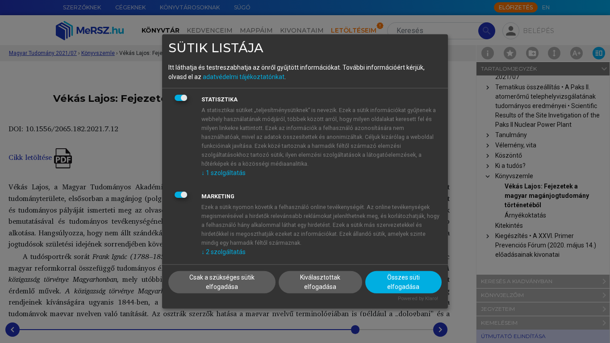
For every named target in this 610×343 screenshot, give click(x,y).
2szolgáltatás (223, 251)
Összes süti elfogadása (403, 281)
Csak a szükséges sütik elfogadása (222, 281)
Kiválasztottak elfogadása (320, 281)
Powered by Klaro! (418, 298)
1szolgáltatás (223, 172)
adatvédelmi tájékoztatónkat (243, 76)
